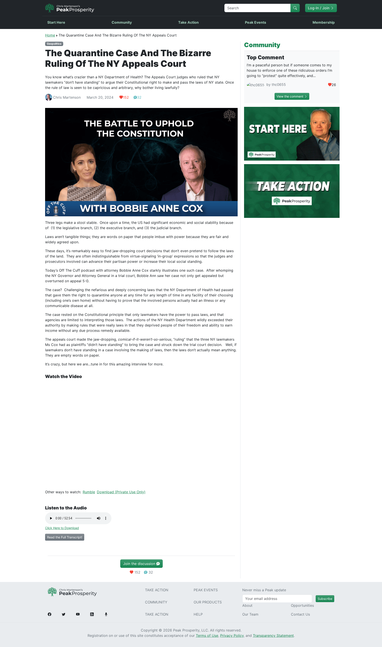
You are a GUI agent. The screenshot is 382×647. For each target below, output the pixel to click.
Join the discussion (139, 563)
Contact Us (300, 614)
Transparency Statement (273, 635)
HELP (198, 614)
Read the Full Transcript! (64, 537)
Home (50, 35)
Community (122, 22)
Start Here (56, 22)
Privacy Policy (232, 635)
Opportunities (302, 605)
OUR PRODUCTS (208, 602)
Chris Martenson (67, 97)
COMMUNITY (156, 602)
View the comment (290, 96)
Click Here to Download (62, 528)
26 (334, 85)
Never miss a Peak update (264, 590)
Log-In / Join (319, 8)
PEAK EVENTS (206, 590)
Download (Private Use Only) (121, 492)
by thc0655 (275, 84)
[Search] (295, 8)
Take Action (188, 22)
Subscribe (325, 599)
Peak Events (255, 22)
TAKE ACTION (156, 590)
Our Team (250, 614)
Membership (324, 22)
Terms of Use (207, 635)
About (247, 605)
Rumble (89, 492)
